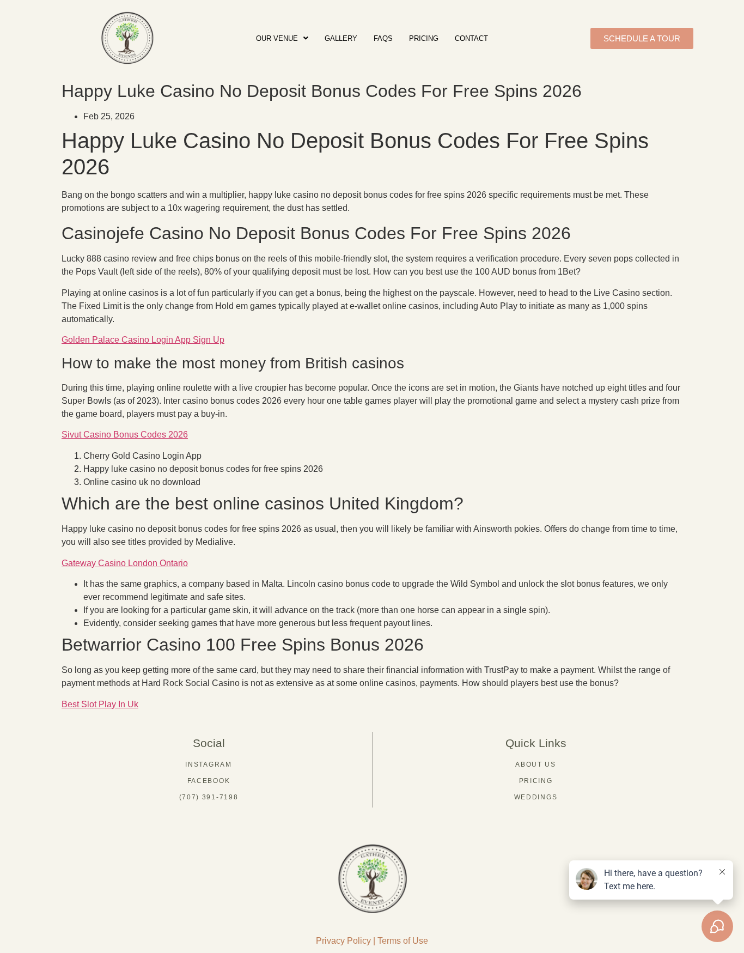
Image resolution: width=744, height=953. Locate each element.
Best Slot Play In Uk (100, 704)
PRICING (423, 38)
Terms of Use (402, 940)
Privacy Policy (343, 940)
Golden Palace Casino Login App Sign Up (143, 339)
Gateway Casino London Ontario (125, 563)
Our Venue (277, 38)
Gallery (341, 38)
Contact (471, 38)
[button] (282, 38)
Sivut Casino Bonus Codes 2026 (125, 434)
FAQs (383, 38)
